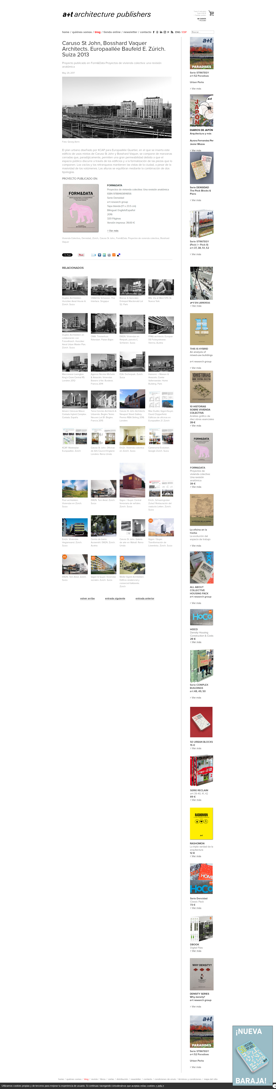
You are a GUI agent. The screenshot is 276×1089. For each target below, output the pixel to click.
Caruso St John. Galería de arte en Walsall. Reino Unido (131, 542)
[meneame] (113, 255)
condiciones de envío (165, 1079)
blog (98, 32)
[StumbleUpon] (104, 255)
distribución (122, 1079)
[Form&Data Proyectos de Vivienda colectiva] (116, 232)
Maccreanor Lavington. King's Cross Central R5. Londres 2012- (73, 377)
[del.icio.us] (118, 255)
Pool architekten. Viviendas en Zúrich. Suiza (72, 503)
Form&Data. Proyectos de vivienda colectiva (137, 238)
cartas (111, 1079)
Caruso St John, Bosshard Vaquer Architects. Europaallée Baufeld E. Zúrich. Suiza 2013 (113, 49)
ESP (184, 32)
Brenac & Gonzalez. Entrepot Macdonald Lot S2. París (131, 301)
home (65, 32)
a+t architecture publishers (110, 14)
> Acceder (202, 20)
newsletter (130, 32)
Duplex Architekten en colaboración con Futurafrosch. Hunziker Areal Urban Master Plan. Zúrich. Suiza (74, 341)
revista (94, 1079)
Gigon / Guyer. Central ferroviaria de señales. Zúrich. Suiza (130, 503)
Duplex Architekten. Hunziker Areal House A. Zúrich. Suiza (74, 301)
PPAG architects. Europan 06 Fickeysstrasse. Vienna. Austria (160, 339)
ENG (177, 32)
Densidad (86, 238)
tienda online (112, 32)
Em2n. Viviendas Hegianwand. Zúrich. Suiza (72, 542)
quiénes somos (82, 32)
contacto (145, 32)
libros (103, 1079)
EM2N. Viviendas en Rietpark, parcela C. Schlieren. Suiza (129, 339)
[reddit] (109, 255)
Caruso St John (107, 238)
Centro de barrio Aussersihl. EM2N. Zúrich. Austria (103, 542)
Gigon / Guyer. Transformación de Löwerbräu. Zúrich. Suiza (160, 542)
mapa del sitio (211, 1079)
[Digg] (99, 255)
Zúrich (95, 238)
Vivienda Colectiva (71, 238)
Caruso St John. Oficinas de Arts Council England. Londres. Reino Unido (103, 451)
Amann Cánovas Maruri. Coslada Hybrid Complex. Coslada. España (74, 414)
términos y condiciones (189, 1079)
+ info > (160, 1085)
